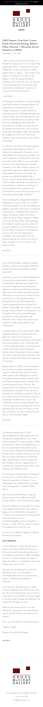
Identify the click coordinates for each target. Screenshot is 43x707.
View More (6, 640)
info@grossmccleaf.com (21, 700)
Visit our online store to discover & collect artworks (19, 1)
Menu (22, 29)
